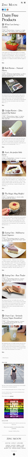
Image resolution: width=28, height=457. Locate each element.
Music (14, 447)
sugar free (14, 198)
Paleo (10, 198)
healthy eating (15, 75)
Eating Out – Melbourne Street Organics (13, 234)
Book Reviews (9, 74)
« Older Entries (5, 358)
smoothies (4, 324)
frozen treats (4, 117)
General (18, 445)
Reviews (6, 448)
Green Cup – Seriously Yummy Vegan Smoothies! (12, 317)
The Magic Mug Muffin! (14, 193)
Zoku (9, 118)
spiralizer (6, 31)
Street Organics (7, 241)
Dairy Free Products (10, 30)
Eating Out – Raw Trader (15, 275)
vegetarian (13, 31)
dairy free (6, 75)
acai (23, 158)
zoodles (16, 31)
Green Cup (20, 322)
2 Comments (17, 30)
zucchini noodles (22, 31)
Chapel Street (6, 322)
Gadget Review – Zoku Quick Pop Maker (12, 112)
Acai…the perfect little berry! (12, 153)
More (3, 62)
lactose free (13, 117)
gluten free (10, 75)
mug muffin (7, 198)
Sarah (4, 30)
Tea (10, 448)
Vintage (23, 448)
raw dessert (19, 280)
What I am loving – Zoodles (11, 25)
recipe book (9, 76)
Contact (13, 443)
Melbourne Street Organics (17, 239)
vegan (9, 31)
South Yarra (8, 324)
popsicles (17, 117)
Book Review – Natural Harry (12, 69)
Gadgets (16, 116)
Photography (20, 447)
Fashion (8, 445)
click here (11, 396)
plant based (4, 76)
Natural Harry (21, 75)
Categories (20, 443)
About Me (7, 443)
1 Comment (17, 158)
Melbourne (14, 280)
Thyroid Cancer (16, 448)
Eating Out (17, 238)
